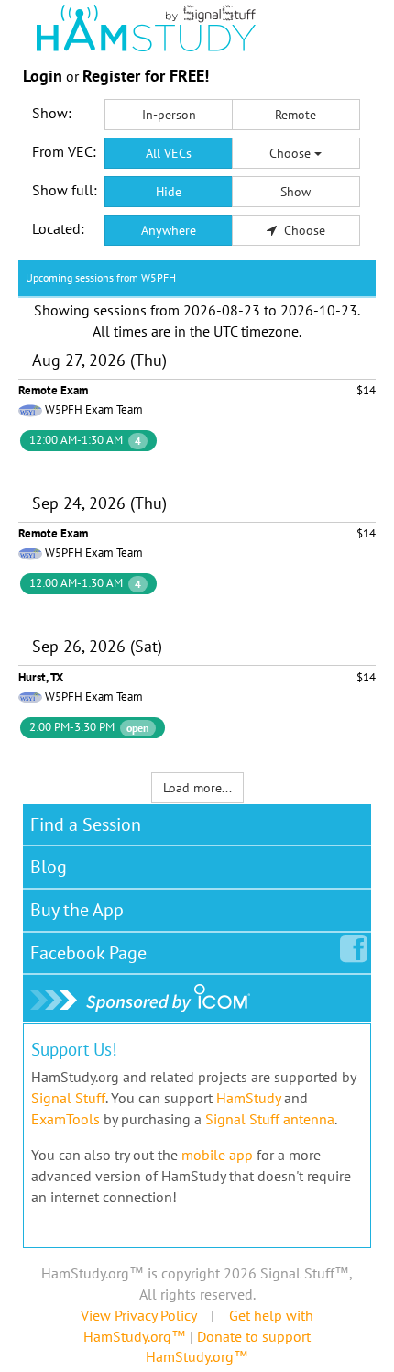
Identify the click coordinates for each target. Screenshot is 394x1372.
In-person (169, 114)
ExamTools (65, 1119)
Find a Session (85, 824)
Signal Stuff (68, 1098)
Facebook (88, 953)
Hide (168, 191)
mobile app (217, 1154)
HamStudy (248, 1098)
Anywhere (168, 230)
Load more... (197, 788)
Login (42, 75)
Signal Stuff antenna (269, 1119)
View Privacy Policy (138, 1315)
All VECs (169, 153)
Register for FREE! (145, 75)
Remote (295, 114)
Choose (291, 153)
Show (295, 191)
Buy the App (77, 910)
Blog (48, 867)
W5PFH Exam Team (94, 409)
